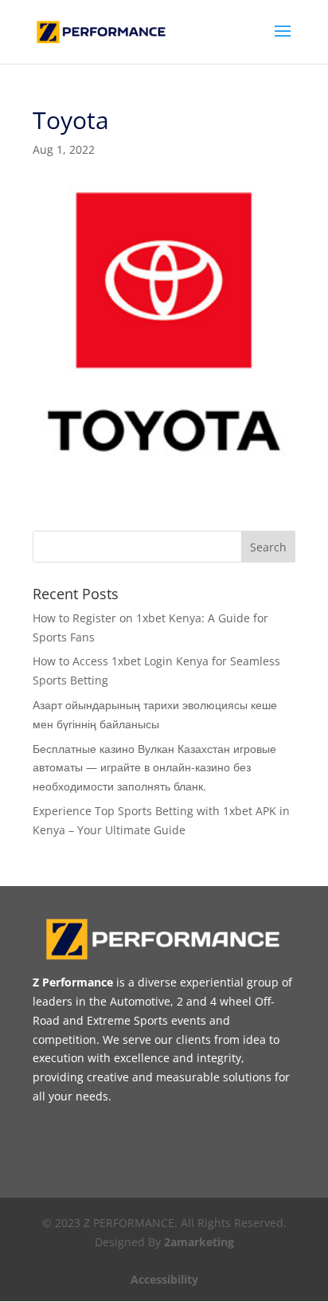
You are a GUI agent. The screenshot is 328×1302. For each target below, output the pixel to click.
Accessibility (164, 1279)
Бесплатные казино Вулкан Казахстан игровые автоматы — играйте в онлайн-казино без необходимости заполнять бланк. (154, 767)
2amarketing (199, 1241)
